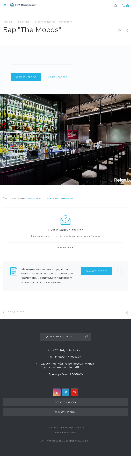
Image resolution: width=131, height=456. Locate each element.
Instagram (57, 392)
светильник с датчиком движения (49, 198)
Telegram (65, 392)
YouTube (74, 392)
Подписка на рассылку (57, 337)
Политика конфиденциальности (65, 427)
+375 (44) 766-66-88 (66, 350)
